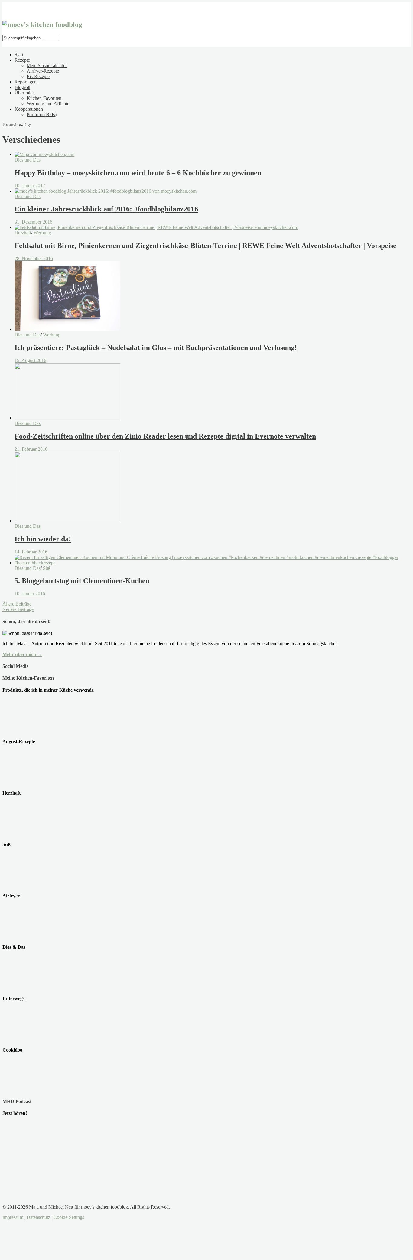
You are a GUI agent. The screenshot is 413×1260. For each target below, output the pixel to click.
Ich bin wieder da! (43, 539)
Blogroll (22, 87)
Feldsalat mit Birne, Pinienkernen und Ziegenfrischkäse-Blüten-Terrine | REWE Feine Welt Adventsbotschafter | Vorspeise (205, 246)
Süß (46, 568)
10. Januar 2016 (30, 593)
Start (19, 54)
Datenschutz (38, 1217)
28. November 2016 (34, 258)
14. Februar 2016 (31, 551)
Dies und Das (28, 159)
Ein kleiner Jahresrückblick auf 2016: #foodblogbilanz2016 (106, 209)
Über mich (25, 92)
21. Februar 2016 (31, 449)
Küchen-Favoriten (44, 98)
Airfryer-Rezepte (43, 70)
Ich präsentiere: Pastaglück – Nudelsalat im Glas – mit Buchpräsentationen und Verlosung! (156, 347)
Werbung (42, 232)
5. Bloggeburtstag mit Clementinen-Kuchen (82, 581)
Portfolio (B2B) (42, 114)
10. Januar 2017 (30, 185)
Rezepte (22, 60)
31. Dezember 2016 (33, 221)
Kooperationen (29, 109)
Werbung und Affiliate (48, 103)
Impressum (12, 1217)
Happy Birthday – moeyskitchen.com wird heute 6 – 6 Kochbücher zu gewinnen (138, 173)
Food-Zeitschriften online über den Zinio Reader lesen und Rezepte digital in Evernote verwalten (165, 436)
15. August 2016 (30, 360)
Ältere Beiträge (16, 603)
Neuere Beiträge (18, 609)
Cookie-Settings (69, 1217)
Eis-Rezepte (38, 76)
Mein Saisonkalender (47, 65)
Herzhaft (23, 232)
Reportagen (26, 81)
